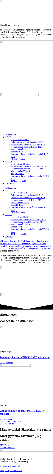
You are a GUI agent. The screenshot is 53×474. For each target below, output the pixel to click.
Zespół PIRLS (17, 152)
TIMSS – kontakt (18, 181)
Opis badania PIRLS (20, 139)
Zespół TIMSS (17, 173)
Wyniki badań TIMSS (20, 171)
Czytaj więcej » (6, 362)
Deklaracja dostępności (10, 466)
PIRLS (8, 137)
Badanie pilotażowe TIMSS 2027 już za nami (25, 357)
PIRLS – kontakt (18, 159)
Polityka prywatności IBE (11, 470)
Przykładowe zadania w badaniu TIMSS (28, 166)
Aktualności (10, 135)
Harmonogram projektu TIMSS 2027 (27, 169)
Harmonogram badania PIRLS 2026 (26, 147)
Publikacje (9, 183)
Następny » (16, 421)
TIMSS (8, 161)
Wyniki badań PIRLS (20, 149)
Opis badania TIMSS (20, 164)
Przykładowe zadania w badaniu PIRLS (28, 144)
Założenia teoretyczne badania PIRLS (27, 142)
